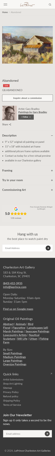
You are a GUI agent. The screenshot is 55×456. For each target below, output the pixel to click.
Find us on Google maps (18, 309)
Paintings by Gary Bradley (32, 112)
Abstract (8, 324)
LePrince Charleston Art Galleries (32, 450)
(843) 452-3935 (12, 283)
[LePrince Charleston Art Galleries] (27, 4)
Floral (6, 327)
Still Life (22, 338)
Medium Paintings (14, 357)
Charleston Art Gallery (19, 267)
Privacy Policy (11, 392)
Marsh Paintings (13, 331)
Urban (33, 338)
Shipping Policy (11, 400)
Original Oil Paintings (18, 319)
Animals (21, 324)
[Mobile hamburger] (5, 4)
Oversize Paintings (14, 364)
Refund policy (10, 396)
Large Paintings (12, 360)
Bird (30, 324)
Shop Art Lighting (12, 383)
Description (9, 135)
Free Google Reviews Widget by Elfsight (41, 208)
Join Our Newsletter (17, 415)
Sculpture (9, 338)
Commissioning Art (14, 189)
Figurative (18, 327)
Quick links (11, 374)
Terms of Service (12, 404)
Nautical (34, 335)
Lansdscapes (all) (37, 327)
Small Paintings (12, 353)
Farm (6, 342)
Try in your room (12, 180)
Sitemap (7, 387)
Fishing (43, 338)
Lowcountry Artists (15, 335)
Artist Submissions (13, 379)
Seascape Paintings (37, 331)
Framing (7, 170)
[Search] (50, 4)
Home (5, 12)
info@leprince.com (14, 287)
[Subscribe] (48, 248)
